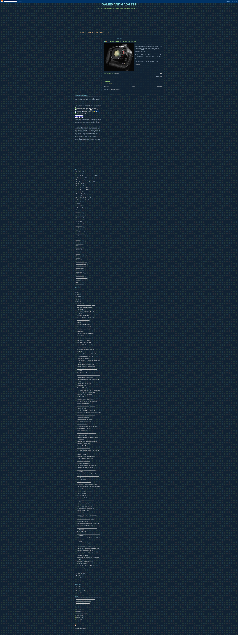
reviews (78, 257)
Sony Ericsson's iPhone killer (82, 590)
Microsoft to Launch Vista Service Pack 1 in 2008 (88, 537)
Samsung (78, 259)
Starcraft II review (80, 275)
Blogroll (90, 32)
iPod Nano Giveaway (82, 423)
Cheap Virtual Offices (82, 563)
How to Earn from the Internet (83, 603)
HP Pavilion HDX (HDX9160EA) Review (86, 305)
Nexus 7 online (79, 243)
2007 (77, 301)
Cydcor (79, 322)
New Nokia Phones (80, 592)
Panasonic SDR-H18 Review (83, 443)
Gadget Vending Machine (83, 403)
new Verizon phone (80, 235)
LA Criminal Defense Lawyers (84, 342)
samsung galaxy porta (81, 264)
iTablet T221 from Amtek (82, 335)
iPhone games (79, 217)
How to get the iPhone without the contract (85, 599)
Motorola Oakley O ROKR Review (85, 491)
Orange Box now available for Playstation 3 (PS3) (88, 390)
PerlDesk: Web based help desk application (87, 473)
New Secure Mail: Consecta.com (84, 512)
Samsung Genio (79, 268)
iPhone (77, 209)
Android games (79, 171)
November (80, 568)
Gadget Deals (79, 185)
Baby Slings (80, 331)
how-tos (78, 205)
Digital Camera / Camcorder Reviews (84, 181)
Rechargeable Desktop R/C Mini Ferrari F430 (87, 552)
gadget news (79, 191)
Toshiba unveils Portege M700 (84, 383)
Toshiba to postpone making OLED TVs (86, 405)
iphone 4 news (79, 213)
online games (79, 247)
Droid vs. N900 (79, 183)
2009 (77, 296)
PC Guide (78, 249)
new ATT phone (79, 231)
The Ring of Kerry (81, 309)
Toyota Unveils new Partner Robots (85, 458)
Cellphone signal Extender (83, 417)
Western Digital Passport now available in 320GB (88, 548)
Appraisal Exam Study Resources (85, 467)
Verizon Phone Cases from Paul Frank (86, 392)
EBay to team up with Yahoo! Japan (85, 525)
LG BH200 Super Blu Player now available (86, 433)
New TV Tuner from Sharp (83, 510)
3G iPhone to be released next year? (85, 561)
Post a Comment (109, 83)
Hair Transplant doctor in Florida (84, 506)
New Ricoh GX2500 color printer (84, 394)
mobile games (79, 223)
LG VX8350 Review (81, 495)
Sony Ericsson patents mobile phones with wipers (88, 375)
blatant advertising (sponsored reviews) (85, 175)
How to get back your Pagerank (84, 338)
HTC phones (79, 207)
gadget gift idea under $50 (82, 189)
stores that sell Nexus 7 (81, 278)
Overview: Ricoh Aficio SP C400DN (85, 377)
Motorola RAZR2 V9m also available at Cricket (87, 353)
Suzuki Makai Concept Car (83, 320)
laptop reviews (79, 219)
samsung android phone (81, 261)
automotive (78, 173)
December (80, 303)
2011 (77, 292)
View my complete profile (80, 628)
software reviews (80, 273)
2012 (77, 290)
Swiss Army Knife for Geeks (83, 448)
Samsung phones (80, 269)
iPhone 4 (78, 211)
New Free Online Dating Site (83, 445)
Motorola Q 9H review (82, 454)
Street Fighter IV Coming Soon (84, 482)
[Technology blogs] (80, 113)
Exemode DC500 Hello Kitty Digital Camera (87, 317)
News (161, 76)
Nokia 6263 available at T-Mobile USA (85, 508)
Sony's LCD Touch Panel (83, 358)
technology (78, 279)
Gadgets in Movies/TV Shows (83, 197)
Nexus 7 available (80, 241)
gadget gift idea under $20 (82, 187)
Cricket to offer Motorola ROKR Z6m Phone (87, 426)
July (79, 577)
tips (77, 282)
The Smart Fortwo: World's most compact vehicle (88, 486)
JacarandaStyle (81, 488)
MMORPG (78, 221)
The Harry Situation (81, 493)
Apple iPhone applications (82, 586)
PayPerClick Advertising (82, 396)
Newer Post (106, 86)
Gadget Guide (79, 611)
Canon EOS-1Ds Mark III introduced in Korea (122, 41)
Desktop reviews (80, 179)
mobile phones (79, 227)
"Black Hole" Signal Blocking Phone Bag (86, 414)
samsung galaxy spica (81, 265)
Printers (78, 254)
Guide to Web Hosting (82, 347)
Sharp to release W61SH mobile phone (86, 366)
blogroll (99, 105)
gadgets (78, 195)
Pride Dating (79, 619)
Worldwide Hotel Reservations (84, 531)
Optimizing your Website (82, 555)
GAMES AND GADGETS (119, 4)
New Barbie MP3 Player (82, 479)
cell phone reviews (80, 177)
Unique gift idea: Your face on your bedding (87, 484)
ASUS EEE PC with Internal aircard (85, 307)
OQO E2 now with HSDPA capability (85, 518)
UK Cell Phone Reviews (81, 613)
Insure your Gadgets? (82, 430)
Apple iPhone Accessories (82, 588)
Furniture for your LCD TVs (83, 460)
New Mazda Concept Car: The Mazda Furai (87, 401)
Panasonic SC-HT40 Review (83, 340)
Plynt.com (79, 351)
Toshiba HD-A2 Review (82, 387)
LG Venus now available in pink (84, 421)
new (77, 229)
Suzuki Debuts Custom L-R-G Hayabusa (86, 465)
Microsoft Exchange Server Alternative (86, 456)
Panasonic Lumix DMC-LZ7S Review (85, 399)
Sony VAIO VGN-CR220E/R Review (85, 333)
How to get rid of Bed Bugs (83, 315)
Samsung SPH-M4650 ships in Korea (85, 364)
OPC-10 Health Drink (82, 435)
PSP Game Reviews (80, 255)
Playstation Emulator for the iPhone (85, 326)
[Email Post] (160, 73)
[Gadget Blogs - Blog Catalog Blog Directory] (85, 108)
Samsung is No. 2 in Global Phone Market (86, 543)
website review (79, 283)
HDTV (77, 203)
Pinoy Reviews (79, 615)
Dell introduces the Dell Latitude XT (85, 419)
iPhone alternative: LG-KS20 (83, 428)
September (80, 573)
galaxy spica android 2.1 (81, 199)
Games (78, 201)
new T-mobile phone (80, 233)
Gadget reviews (79, 193)
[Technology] (78, 111)
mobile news (79, 225)
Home (81, 32)
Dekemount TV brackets (83, 521)
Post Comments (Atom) (115, 89)
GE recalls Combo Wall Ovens (84, 503)
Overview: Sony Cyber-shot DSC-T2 (85, 565)
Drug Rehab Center (81, 385)
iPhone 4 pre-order (80, 215)
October (80, 571)
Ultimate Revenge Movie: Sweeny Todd (86, 546)
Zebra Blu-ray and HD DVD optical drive (86, 410)
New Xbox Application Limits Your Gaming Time (88, 523)
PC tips (77, 251)
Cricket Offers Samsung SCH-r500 (85, 356)
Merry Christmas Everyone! (83, 324)
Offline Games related (81, 245)
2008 (77, 299)
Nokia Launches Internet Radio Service (86, 550)
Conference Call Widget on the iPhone (85, 349)
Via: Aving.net (138, 64)
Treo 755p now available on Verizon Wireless (87, 372)
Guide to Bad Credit (81, 408)
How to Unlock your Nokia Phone (83, 601)
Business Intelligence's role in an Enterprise (87, 441)
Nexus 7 (78, 239)
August (79, 575)
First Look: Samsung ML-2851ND (85, 463)
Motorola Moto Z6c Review (83, 497)
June (79, 580)
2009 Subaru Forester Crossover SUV (86, 329)
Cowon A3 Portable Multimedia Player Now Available (89, 412)
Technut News (79, 617)
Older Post (159, 86)
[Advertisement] (82, 65)
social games (79, 272)
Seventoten (78, 609)
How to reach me (102, 32)
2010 (77, 294)
